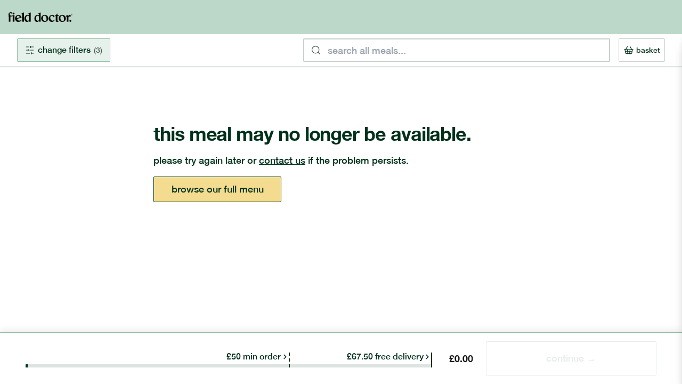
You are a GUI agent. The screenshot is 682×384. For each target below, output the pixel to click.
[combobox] (456, 50)
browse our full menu (218, 189)
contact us (282, 160)
